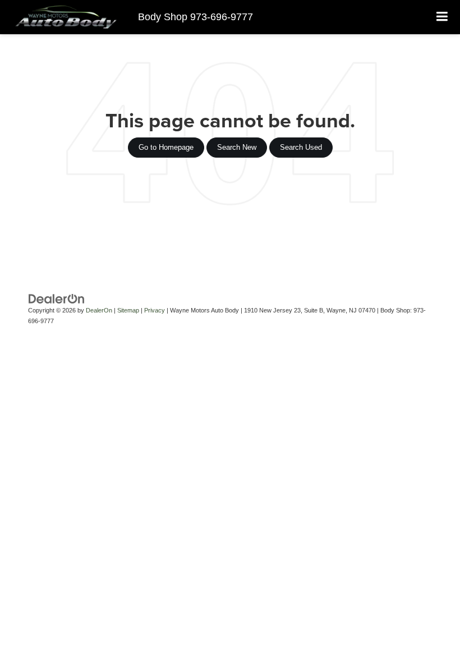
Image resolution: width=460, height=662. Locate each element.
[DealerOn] (56, 299)
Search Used (301, 147)
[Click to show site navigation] (442, 17)
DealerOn (99, 310)
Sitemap (128, 310)
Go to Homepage (166, 147)
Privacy (154, 310)
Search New (236, 147)
